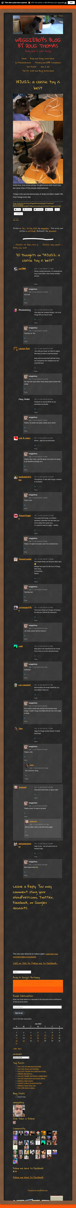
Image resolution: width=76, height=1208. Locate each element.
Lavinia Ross (24, 348)
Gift (71, 2)
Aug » (20, 1048)
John (21, 728)
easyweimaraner (25, 845)
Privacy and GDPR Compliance (48, 62)
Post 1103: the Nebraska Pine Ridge (29, 1066)
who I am (45, 66)
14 (45, 1035)
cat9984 (22, 268)
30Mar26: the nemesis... (25, 1074)
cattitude (31, 231)
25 (24, 1041)
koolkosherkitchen (25, 478)
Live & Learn (24, 438)
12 (31, 1035)
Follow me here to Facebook (28, 1177)
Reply (36, 284)
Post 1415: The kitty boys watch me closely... (32, 1071)
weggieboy (45, 228)
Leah (21, 646)
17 (16, 1038)
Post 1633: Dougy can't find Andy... (28, 1069)
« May (15, 1048)
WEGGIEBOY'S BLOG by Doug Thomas (38, 42)
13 (38, 1035)
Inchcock (22, 787)
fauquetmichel (25, 559)
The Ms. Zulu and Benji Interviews (38, 70)
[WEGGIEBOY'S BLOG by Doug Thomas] (38, 24)
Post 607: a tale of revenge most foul (29, 1083)
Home (24, 58)
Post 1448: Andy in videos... (26, 1088)
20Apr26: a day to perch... (25, 1081)
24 (16, 1041)
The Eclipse (31, 66)
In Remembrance (23, 62)
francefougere (25, 517)
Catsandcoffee (25, 608)
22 (52, 1038)
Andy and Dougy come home (42, 58)
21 (45, 1038)
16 (59, 1035)
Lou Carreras (24, 685)
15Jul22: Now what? (53, 245)
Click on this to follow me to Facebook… (35, 963)
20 (38, 1038)
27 (38, 1041)
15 (52, 1035)
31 (16, 1043)
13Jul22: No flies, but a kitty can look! (25, 246)
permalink (52, 231)
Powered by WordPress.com (38, 1190)
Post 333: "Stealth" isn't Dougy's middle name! (32, 1076)
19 (31, 1038)
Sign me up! (19, 1013)
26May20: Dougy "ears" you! (26, 1086)
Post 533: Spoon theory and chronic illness (31, 1078)
